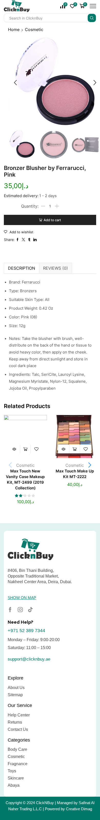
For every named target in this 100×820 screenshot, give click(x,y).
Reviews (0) (55, 268)
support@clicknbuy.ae (29, 659)
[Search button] (92, 18)
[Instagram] (20, 609)
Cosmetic (34, 29)
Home (13, 29)
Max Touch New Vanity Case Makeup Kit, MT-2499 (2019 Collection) (25, 480)
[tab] (21, 268)
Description (21, 268)
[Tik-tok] (30, 609)
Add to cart (52, 220)
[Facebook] (10, 609)
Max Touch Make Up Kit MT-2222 (75, 474)
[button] (15, 82)
